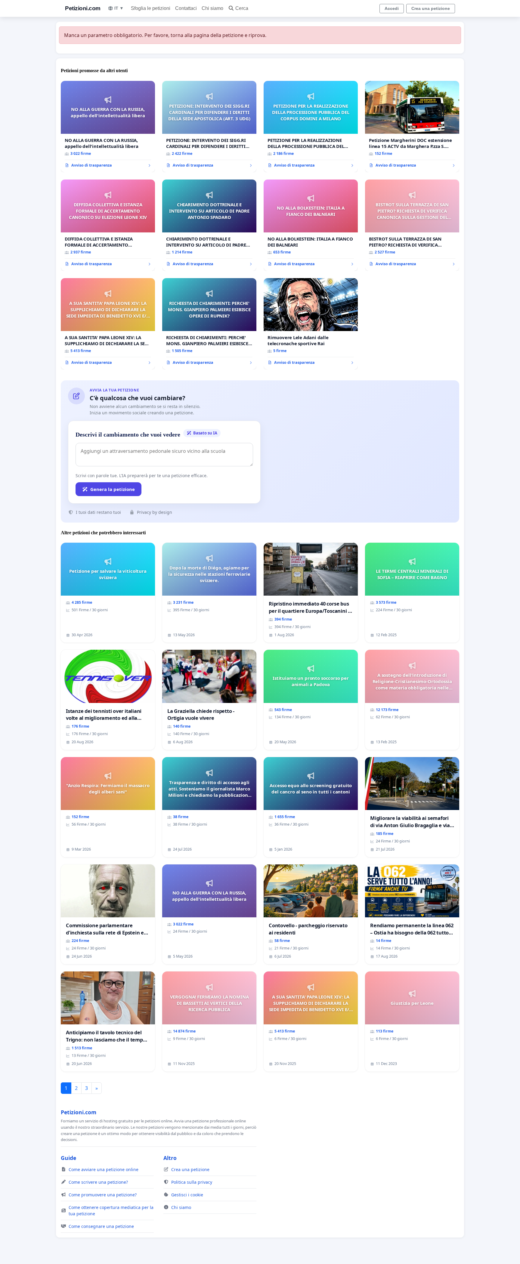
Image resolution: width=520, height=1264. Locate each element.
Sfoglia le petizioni (150, 8)
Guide (68, 1157)
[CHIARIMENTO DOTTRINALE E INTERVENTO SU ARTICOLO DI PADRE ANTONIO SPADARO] (209, 225)
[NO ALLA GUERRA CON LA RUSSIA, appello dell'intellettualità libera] (108, 126)
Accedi (392, 8)
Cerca (241, 8)
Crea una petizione (430, 8)
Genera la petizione (112, 489)
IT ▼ (119, 8)
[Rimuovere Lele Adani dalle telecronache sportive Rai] (311, 324)
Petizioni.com (83, 8)
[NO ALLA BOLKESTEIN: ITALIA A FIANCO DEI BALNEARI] (311, 225)
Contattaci (186, 8)
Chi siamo (212, 8)
